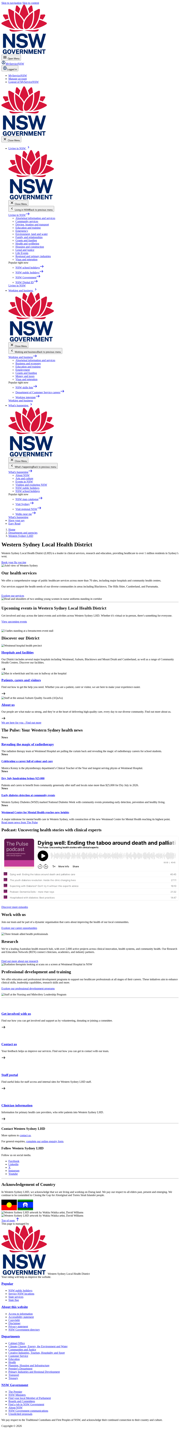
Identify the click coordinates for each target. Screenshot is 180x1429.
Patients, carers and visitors (21, 680)
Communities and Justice (22, 1349)
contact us (25, 1135)
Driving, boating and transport (32, 224)
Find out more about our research (19, 961)
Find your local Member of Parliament (29, 1398)
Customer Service (18, 1355)
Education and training (28, 227)
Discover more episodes (14, 907)
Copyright (14, 1320)
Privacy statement (18, 1326)
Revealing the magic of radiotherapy (27, 744)
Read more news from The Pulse (19, 822)
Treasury (13, 1378)
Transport (13, 1374)
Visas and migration (26, 259)
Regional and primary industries (33, 256)
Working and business (22, 357)
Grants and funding (26, 240)
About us (8, 705)
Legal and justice (24, 249)
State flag (13, 1300)
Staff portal (9, 1075)
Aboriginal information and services (35, 218)
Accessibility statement (21, 1316)
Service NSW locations (21, 1293)
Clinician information (17, 1105)
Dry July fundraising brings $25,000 (22, 778)
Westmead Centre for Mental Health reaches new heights (35, 812)
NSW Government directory (24, 1329)
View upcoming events (14, 621)
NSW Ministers (17, 1394)
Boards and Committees (21, 1401)
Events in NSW (24, 481)
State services (15, 1296)
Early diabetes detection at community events (28, 795)
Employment (22, 369)
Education (14, 1359)
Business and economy (28, 363)
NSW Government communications (28, 1410)
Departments (10, 1336)
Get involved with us (16, 1014)
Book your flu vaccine (13, 562)
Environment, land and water (31, 234)
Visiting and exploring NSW (31, 484)
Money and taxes (24, 376)
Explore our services (12, 595)
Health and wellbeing (27, 243)
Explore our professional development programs (28, 988)
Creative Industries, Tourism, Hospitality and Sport (36, 1352)
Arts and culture (24, 478)
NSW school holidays (27, 491)
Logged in (12, 69)
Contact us (9, 1044)
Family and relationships (29, 237)
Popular (7, 1283)
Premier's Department (20, 1368)
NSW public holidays (27, 487)
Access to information (20, 1313)
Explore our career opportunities (19, 928)
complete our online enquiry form (44, 1141)
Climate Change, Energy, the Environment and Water (38, 1346)
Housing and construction (29, 246)
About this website (14, 1307)
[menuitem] (17, 75)
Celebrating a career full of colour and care (27, 761)
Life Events (21, 253)
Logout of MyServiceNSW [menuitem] (23, 81)
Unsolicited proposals (20, 1413)
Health (12, 1362)
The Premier (15, 1391)
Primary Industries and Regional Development (34, 1371)
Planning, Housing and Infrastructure (28, 1365)
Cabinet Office (16, 1343)
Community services (26, 221)
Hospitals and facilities (17, 652)
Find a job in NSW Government (26, 1404)
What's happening (20, 472)
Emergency (21, 230)
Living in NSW (19, 215)
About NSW (22, 475)
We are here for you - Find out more (21, 722)
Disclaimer (14, 1323)
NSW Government (14, 1385)
